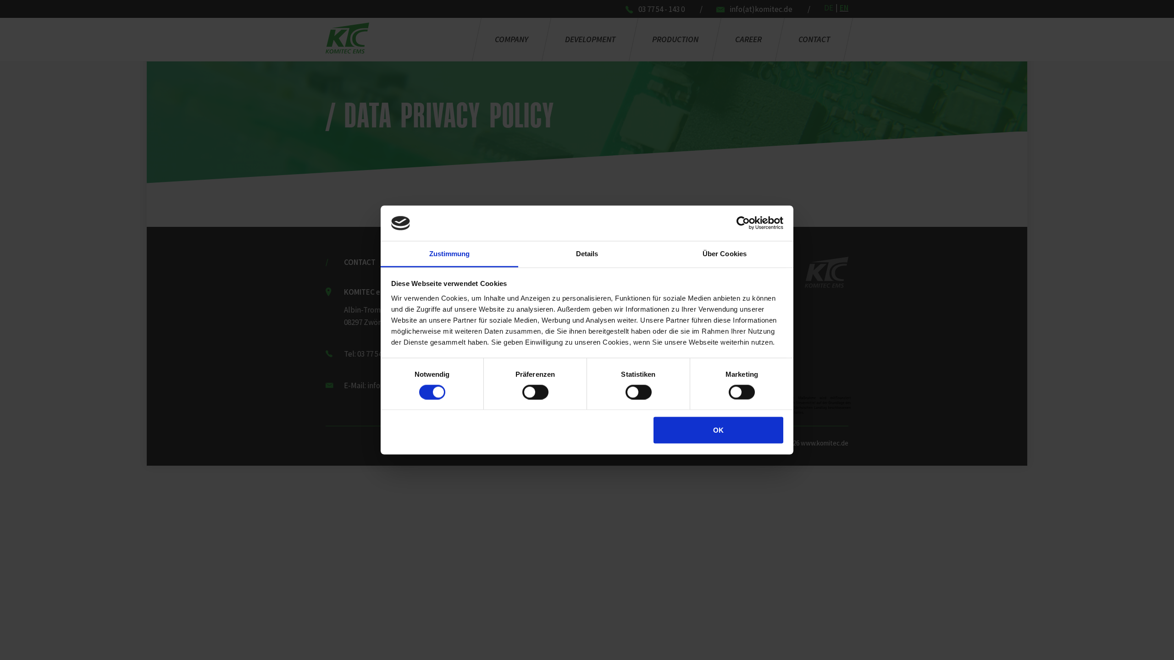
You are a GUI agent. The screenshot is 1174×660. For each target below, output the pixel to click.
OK (718, 430)
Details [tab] (587, 253)
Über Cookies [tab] (725, 253)
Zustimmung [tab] (449, 253)
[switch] (535, 392)
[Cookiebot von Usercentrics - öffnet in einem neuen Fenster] (743, 223)
